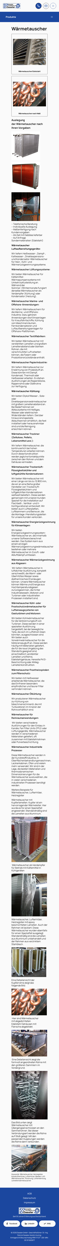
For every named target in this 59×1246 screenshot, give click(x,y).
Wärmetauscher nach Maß (29, 113)
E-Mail (46, 6)
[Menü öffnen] (53, 6)
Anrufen (39, 6)
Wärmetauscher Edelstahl (29, 71)
